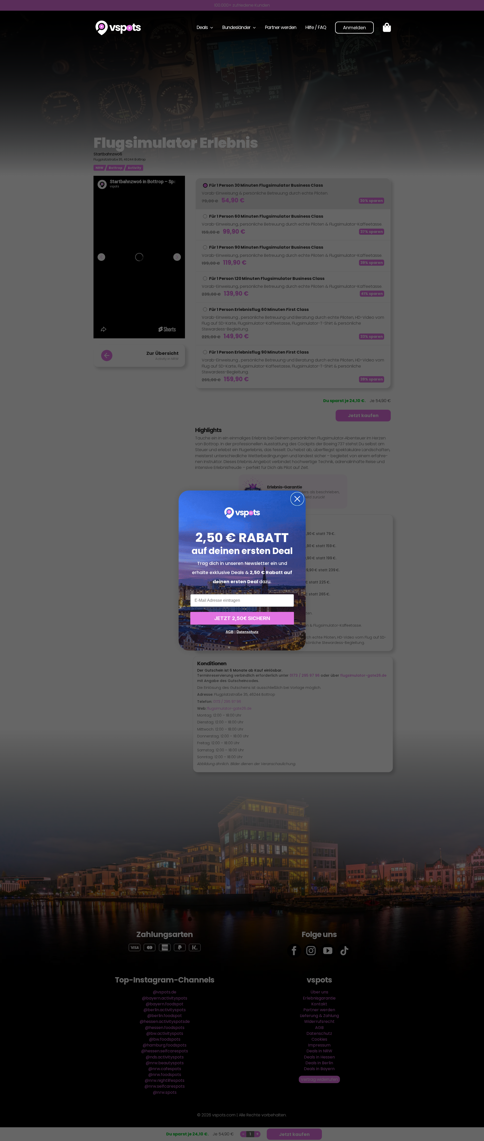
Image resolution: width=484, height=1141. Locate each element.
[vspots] (118, 22)
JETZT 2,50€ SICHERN (242, 618)
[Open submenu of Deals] (210, 27)
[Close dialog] (297, 499)
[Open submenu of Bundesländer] (253, 27)
